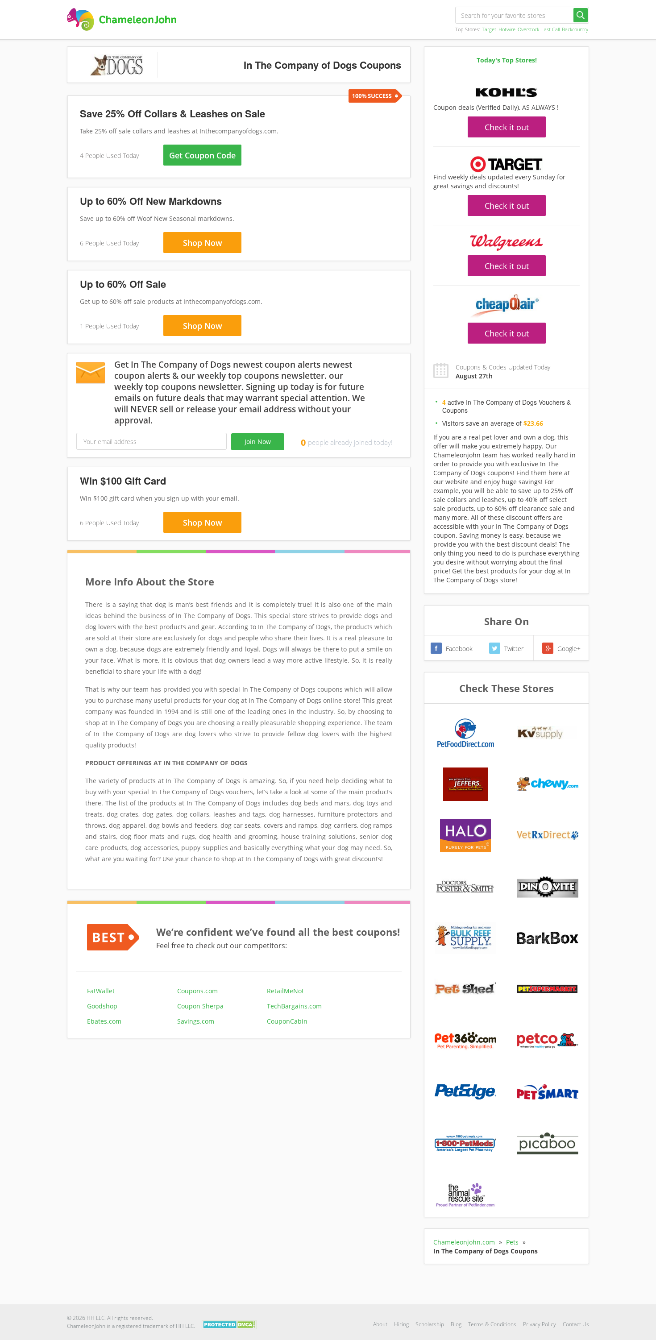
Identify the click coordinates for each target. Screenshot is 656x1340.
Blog (456, 1324)
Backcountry (575, 29)
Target (489, 29)
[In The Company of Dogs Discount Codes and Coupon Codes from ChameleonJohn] (121, 19)
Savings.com (195, 1021)
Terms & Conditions (492, 1324)
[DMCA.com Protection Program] (229, 1323)
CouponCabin (287, 1021)
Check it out (507, 127)
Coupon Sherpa (200, 1006)
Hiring (401, 1324)
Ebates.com (104, 1021)
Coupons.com (197, 991)
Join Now (258, 441)
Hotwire (506, 29)
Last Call (550, 29)
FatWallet (101, 991)
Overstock (528, 29)
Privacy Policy (539, 1324)
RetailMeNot (285, 991)
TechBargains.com (294, 1006)
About (380, 1324)
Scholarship (429, 1324)
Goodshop (102, 1006)
